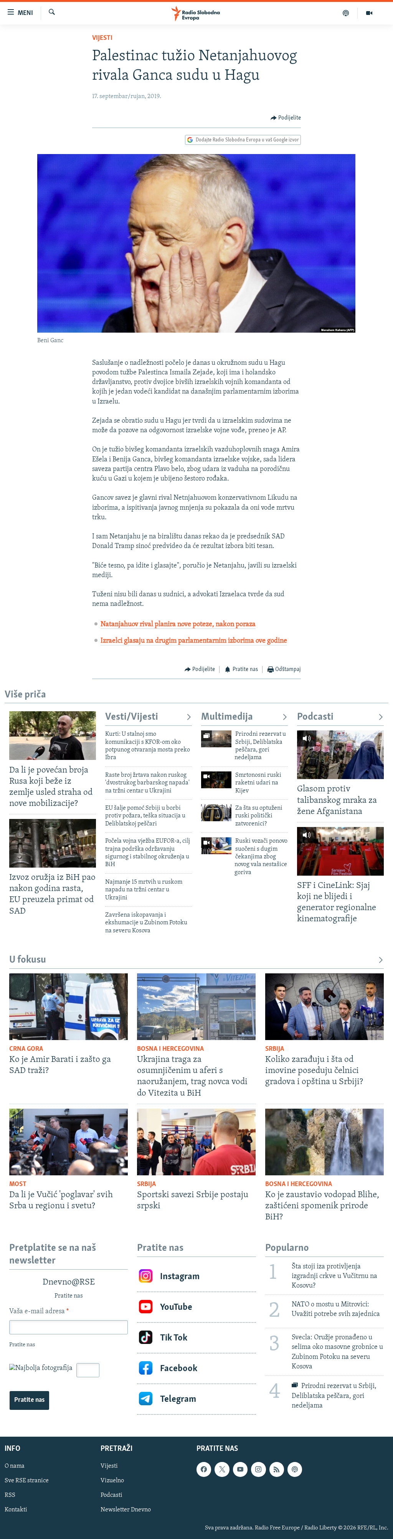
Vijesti (102, 38)
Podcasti (315, 717)
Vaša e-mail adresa (39, 1311)
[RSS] (276, 1469)
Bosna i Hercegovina (170, 1049)
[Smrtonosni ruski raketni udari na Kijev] (216, 779)
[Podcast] (346, 13)
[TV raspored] (294, 1469)
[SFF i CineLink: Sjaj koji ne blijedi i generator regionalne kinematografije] (340, 851)
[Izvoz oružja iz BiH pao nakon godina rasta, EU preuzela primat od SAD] (52, 843)
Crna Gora (26, 1049)
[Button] (286, 118)
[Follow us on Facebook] (203, 1469)
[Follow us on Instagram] (258, 1469)
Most (17, 1184)
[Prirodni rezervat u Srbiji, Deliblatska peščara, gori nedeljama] (216, 738)
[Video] (369, 13)
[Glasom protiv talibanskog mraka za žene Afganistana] (340, 754)
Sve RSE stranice (27, 1481)
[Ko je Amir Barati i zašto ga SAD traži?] (68, 1006)
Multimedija (227, 717)
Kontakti (16, 1510)
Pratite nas (29, 1400)
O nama (15, 1466)
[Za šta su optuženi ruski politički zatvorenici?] (216, 812)
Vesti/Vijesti (131, 717)
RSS (10, 1495)
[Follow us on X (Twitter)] (222, 1469)
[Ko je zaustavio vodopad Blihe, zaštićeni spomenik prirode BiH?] (324, 1142)
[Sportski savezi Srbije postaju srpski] (196, 1142)
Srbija (274, 1049)
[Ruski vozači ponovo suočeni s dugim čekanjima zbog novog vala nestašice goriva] (216, 845)
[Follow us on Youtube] (240, 1469)
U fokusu (27, 960)
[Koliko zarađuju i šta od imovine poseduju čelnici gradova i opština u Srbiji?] (324, 1006)
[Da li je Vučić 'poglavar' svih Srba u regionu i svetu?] (68, 1142)
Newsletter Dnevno (126, 1510)
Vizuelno (112, 1481)
